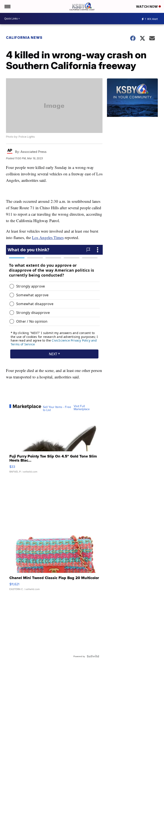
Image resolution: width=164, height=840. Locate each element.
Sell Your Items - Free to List (57, 408)
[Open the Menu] (7, 6)
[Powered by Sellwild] (93, 656)
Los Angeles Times (48, 237)
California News (24, 37)
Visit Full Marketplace (82, 408)
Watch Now (147, 7)
